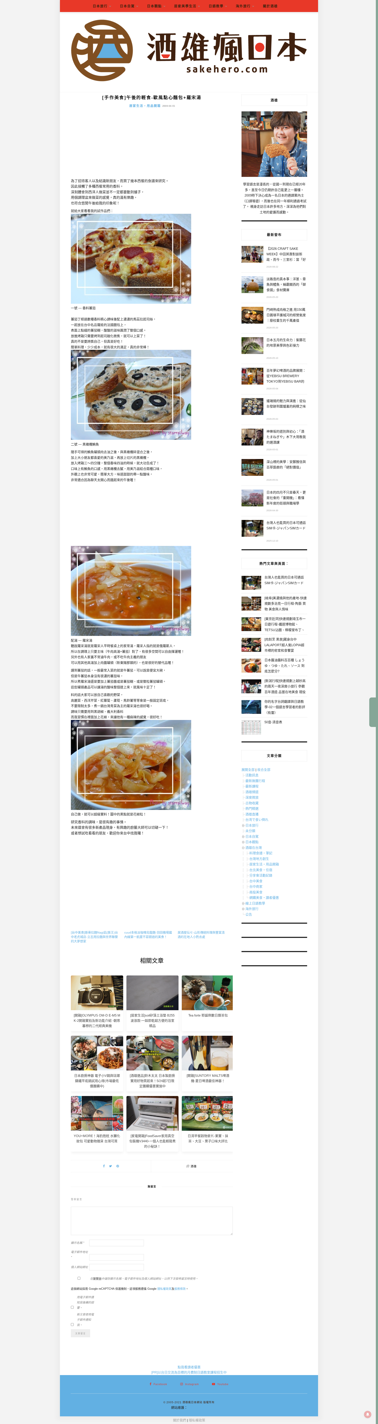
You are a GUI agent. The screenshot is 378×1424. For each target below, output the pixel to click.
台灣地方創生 (259, 859)
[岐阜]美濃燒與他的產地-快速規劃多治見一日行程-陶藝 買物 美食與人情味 (285, 603)
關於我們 (179, 1420)
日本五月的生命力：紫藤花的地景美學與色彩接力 (286, 342)
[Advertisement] (152, 145)
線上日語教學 (255, 903)
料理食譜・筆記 (260, 853)
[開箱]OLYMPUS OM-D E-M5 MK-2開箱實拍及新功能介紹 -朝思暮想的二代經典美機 (97, 1020)
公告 (248, 914)
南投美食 (255, 892)
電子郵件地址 (79, 1254)
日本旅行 (100, 6)
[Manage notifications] (367, 1414)
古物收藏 (252, 803)
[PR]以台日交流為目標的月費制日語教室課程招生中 (189, 1372)
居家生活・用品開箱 (145, 105)
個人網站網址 (79, 1267)
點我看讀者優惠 (189, 1367)
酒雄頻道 (252, 792)
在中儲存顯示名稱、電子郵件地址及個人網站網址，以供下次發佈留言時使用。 (144, 1278)
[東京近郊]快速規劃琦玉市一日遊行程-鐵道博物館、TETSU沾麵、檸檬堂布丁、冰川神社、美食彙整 (285, 627)
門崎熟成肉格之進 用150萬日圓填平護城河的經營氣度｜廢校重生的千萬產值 (286, 315)
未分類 (250, 831)
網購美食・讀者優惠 (264, 897)
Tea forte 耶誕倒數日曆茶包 (208, 1015)
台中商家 (255, 886)
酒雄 (194, 1166)
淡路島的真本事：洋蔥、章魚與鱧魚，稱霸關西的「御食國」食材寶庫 (286, 284)
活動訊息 (252, 775)
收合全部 (263, 770)
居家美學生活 (185, 6)
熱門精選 (252, 808)
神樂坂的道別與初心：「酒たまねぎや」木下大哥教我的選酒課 (286, 437)
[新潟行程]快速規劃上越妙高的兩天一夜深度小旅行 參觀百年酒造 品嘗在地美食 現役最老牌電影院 (285, 689)
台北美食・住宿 (260, 870)
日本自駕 (127, 6)
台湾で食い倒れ (256, 820)
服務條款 (180, 1288)
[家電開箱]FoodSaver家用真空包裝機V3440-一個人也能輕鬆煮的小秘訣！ (152, 1141)
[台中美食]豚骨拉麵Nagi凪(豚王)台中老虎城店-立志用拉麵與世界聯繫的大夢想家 (94, 937)
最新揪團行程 (255, 781)
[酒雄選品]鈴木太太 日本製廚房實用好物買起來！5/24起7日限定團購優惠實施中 (152, 1081)
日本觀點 (154, 6)
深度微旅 (252, 797)
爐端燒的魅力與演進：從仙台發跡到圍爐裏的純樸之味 (286, 403)
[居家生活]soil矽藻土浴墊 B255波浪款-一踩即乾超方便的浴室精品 (152, 1020)
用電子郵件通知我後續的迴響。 (85, 1302)
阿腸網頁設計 (197, 1407)
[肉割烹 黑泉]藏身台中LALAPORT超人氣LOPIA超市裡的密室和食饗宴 (284, 644)
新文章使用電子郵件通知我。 (85, 1320)
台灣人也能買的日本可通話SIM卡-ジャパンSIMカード (286, 525)
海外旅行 (243, 6)
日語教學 (216, 6)
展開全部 (248, 770)
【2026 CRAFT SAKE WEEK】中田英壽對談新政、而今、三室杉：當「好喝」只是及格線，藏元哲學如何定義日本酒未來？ (286, 255)
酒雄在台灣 (253, 847)
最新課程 (252, 786)
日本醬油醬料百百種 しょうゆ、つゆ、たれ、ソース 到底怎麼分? (284, 665)
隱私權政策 (164, 1288)
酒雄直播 (252, 814)
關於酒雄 (270, 6)
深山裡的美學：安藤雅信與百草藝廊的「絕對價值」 (286, 464)
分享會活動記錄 (260, 875)
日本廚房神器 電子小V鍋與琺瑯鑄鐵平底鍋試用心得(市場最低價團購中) (97, 1081)
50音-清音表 (273, 722)
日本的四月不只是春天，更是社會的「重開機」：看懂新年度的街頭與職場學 (286, 497)
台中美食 (255, 881)
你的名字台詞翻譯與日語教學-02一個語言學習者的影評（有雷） (284, 707)
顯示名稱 (77, 1242)
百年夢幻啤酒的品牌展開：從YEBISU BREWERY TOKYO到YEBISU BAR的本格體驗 (286, 377)
